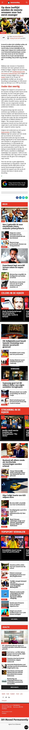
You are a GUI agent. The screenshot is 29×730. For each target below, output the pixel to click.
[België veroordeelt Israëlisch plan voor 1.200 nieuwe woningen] (5, 609)
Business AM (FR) (18, 707)
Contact (4, 713)
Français (4, 700)
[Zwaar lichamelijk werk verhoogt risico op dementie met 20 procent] (5, 469)
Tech (17, 694)
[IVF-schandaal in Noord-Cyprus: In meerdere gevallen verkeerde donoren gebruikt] (14, 630)
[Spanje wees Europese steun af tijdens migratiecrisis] (5, 601)
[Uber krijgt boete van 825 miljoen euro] (14, 479)
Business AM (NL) (7, 707)
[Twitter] (6, 697)
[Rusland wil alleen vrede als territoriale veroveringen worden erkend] (14, 444)
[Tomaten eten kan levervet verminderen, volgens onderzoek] (4, 658)
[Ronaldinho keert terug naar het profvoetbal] (5, 350)
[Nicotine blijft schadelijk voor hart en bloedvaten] (5, 501)
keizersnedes (5, 132)
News (3, 694)
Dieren (3, 278)
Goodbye (4, 708)
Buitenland (5, 247)
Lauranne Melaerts (17, 36)
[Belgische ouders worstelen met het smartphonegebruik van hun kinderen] (5, 232)
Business (4, 492)
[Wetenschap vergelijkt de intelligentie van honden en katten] (5, 273)
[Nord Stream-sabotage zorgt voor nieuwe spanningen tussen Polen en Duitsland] (5, 518)
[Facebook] (3, 697)
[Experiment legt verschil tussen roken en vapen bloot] (14, 249)
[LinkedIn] (9, 697)
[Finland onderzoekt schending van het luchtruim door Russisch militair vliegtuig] (5, 590)
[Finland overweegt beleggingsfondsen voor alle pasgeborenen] (5, 571)
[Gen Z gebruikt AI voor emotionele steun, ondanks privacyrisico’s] (14, 208)
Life (3, 221)
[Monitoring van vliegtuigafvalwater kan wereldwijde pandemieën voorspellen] (4, 678)
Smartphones (5, 238)
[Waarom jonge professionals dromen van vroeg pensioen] (5, 241)
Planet (12, 694)
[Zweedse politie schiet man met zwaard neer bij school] (5, 563)
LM (4, 37)
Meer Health (19, 687)
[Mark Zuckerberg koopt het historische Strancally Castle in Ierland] (5, 398)
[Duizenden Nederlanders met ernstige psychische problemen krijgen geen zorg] (4, 664)
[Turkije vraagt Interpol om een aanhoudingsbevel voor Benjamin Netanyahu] (5, 579)
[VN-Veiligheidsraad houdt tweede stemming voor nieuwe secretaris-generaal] (14, 325)
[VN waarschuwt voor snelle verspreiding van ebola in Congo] (5, 390)
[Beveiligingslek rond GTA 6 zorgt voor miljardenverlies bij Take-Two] (5, 509)
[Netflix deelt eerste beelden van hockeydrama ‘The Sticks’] (12, 417)
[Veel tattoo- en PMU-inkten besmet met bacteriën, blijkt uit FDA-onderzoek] (4, 652)
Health (3, 32)
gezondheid (5, 262)
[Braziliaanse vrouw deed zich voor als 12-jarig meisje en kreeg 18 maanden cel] (5, 281)
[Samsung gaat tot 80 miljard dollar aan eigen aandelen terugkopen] (14, 367)
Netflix (4, 427)
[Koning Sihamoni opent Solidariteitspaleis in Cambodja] (5, 358)
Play (7, 694)
